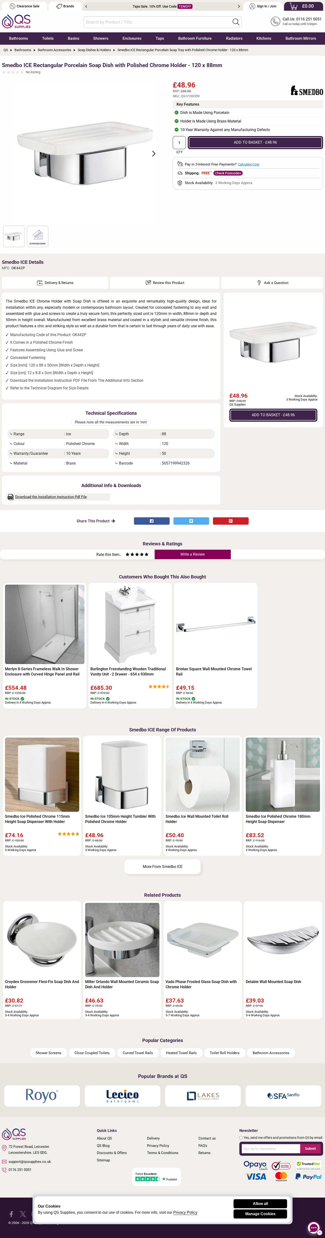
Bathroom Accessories (271, 1053)
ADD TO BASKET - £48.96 (255, 142)
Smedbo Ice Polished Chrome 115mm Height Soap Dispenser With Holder (37, 819)
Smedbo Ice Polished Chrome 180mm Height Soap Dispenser (278, 819)
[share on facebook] (152, 521)
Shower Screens (48, 1053)
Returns (204, 1153)
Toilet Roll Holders (225, 1053)
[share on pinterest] (231, 521)
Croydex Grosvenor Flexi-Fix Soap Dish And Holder (42, 984)
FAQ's (202, 1146)
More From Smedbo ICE (162, 866)
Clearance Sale (28, 6)
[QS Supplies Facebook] (11, 1214)
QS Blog (103, 1146)
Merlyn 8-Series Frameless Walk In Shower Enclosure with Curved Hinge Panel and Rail (42, 671)
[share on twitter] (191, 521)
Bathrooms (18, 38)
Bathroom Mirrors (301, 38)
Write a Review (192, 554)
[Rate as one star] (127, 555)
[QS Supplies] (16, 21)
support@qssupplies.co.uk (30, 1162)
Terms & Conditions (162, 1153)
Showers (100, 38)
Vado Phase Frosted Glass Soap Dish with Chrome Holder (201, 984)
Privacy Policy (158, 1146)
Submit (310, 1148)
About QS (104, 1138)
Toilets (48, 38)
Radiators (234, 38)
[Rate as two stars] (130, 555)
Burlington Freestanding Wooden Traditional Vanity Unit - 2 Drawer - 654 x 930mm (128, 671)
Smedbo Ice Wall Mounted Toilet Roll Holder (197, 819)
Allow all (260, 1204)
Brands (68, 6)
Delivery (153, 1138)
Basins (73, 38)
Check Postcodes (228, 173)
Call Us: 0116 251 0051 (302, 19)
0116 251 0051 (20, 1170)
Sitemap (103, 1160)
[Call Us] (275, 21)
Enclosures (132, 38)
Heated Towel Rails (181, 1053)
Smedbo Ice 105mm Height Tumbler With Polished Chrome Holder (120, 819)
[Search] (236, 22)
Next (239, 6)
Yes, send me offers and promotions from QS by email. (283, 1138)
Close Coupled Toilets (92, 1053)
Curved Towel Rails (138, 1053)
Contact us (207, 1138)
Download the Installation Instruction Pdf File (51, 497)
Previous (86, 6)
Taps (160, 38)
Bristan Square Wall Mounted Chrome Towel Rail (214, 671)
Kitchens (263, 38)
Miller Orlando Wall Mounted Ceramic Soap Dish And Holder (122, 984)
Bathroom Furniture (195, 38)
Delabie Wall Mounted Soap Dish (273, 981)
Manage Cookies (260, 1214)
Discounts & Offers (112, 1153)
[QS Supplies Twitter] (23, 1214)
